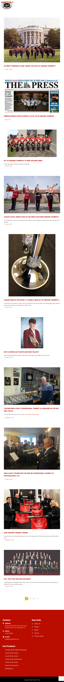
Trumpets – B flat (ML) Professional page (29, 414)
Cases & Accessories (11, 665)
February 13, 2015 (9, 586)
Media (36, 630)
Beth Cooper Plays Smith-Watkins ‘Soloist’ (21, 352)
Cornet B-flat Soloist (11, 653)
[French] (6, 2)
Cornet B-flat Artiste (11, 656)
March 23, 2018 (8, 166)
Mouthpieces (9, 668)
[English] (2, 2)
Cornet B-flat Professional (13, 659)
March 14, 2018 (8, 224)
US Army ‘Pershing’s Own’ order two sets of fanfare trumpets (29, 66)
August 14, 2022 (8, 69)
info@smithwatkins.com (12, 639)
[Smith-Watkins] (7, 5)
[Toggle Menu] (61, 2)
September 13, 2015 (9, 540)
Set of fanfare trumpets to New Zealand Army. (23, 161)
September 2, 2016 (9, 417)
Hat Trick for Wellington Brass (17, 579)
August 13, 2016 (8, 479)
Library (36, 633)
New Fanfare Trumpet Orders (16, 533)
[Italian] (12, 2)
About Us (37, 623)
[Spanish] (8, 2)
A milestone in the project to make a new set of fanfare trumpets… (32, 300)
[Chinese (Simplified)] (4, 2)
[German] (10, 2)
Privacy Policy (39, 636)
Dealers (36, 627)
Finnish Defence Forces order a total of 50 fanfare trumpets (29, 116)
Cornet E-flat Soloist (11, 662)
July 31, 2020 (8, 119)
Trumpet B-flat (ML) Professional (16, 650)
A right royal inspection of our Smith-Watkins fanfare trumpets (31, 217)
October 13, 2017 (9, 357)
